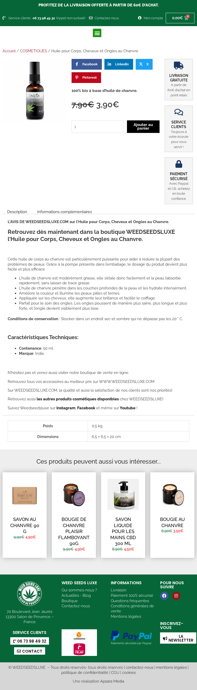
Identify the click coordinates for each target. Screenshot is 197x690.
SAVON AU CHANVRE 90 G (24, 525)
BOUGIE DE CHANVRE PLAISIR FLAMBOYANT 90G (74, 531)
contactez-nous (139, 667)
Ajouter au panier (143, 126)
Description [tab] (17, 212)
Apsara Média (112, 681)
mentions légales (171, 667)
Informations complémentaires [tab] (64, 212)
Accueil (9, 51)
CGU (115, 672)
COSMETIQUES (33, 51)
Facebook (85, 408)
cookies (129, 672)
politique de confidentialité (84, 672)
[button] (97, 33)
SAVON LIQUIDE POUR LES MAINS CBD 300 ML (123, 531)
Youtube (128, 408)
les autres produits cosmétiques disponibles (77, 399)
